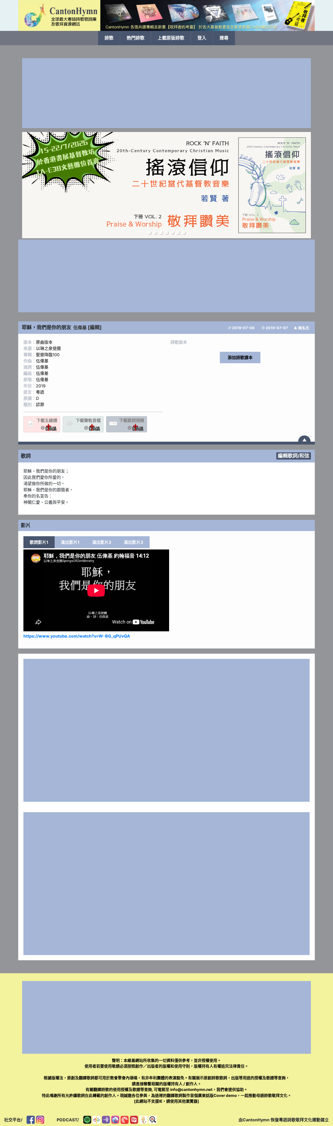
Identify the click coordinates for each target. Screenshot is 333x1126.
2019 (41, 385)
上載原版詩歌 (171, 38)
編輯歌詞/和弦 (293, 456)
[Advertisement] (166, 93)
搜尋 (224, 38)
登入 (201, 38)
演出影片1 (70, 542)
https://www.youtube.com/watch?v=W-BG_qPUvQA (76, 636)
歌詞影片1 (39, 542)
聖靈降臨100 (48, 354)
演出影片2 (101, 542)
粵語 (40, 392)
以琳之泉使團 (48, 348)
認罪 (40, 404)
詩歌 (109, 38)
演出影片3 (133, 542)
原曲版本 (44, 342)
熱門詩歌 (135, 38)
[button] (30, 185)
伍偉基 (80, 327)
